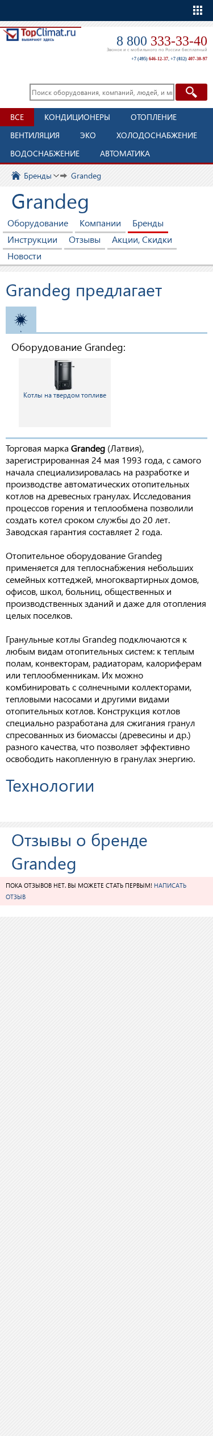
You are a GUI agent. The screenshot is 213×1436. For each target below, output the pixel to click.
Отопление (154, 116)
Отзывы (85, 239)
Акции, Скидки (142, 239)
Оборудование (37, 223)
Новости (24, 256)
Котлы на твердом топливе (64, 395)
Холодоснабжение (156, 135)
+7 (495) (149, 58)
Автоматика (125, 153)
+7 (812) (188, 58)
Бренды (148, 223)
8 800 (161, 41)
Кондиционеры (77, 116)
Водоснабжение (45, 153)
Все (17, 116)
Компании (100, 223)
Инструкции (32, 239)
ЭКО (88, 135)
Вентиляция (35, 135)
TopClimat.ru (39, 43)
